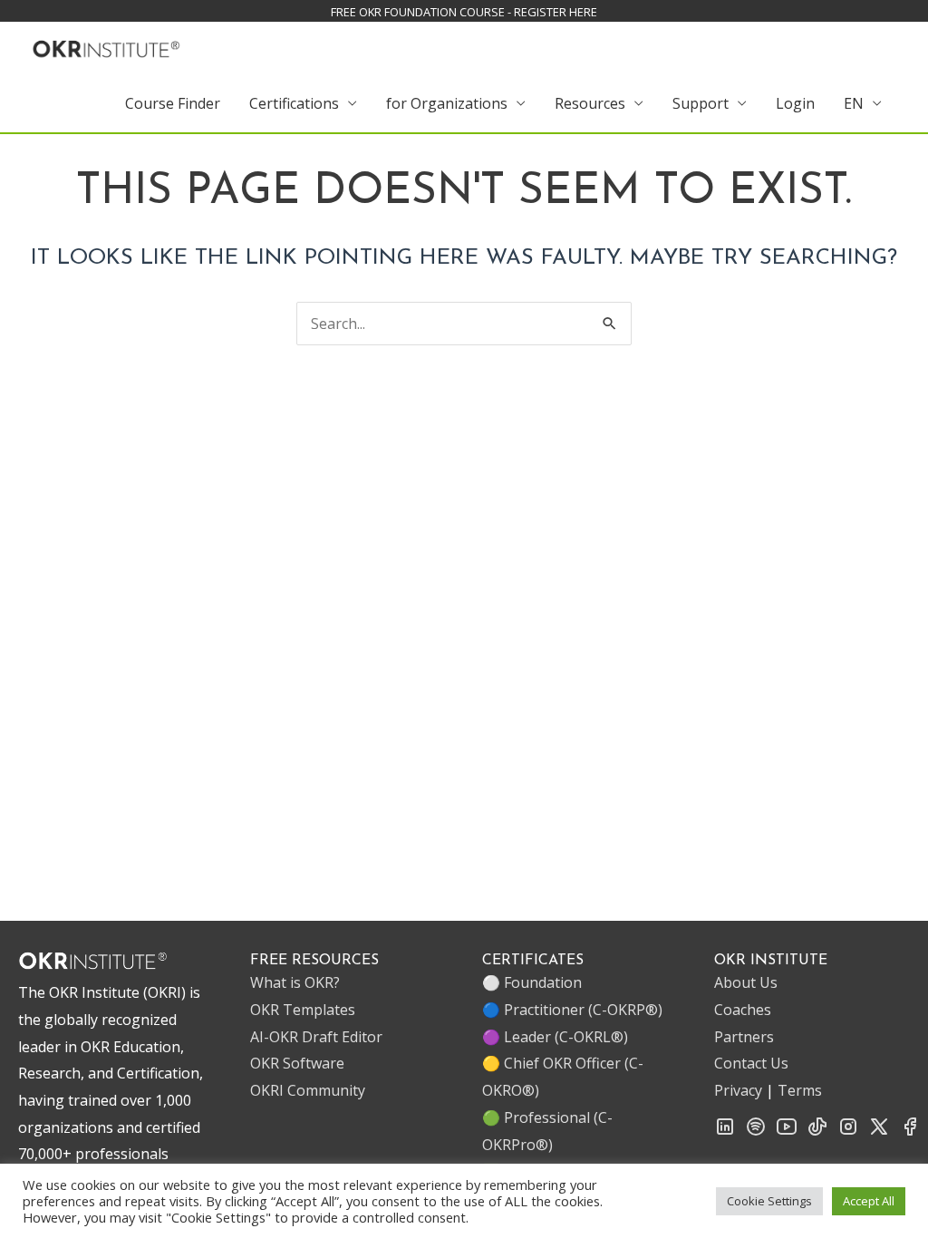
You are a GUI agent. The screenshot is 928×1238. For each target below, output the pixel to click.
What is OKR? (295, 982)
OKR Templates (302, 1010)
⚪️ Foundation (532, 982)
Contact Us (751, 1063)
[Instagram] (848, 1132)
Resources (590, 103)
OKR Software (297, 1063)
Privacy (738, 1090)
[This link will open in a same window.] (106, 46)
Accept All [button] (868, 1201)
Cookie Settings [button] (769, 1201)
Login (795, 103)
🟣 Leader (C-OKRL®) (555, 1037)
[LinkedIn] (725, 1132)
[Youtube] (787, 1132)
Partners (744, 1037)
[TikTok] (817, 1132)
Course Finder (172, 103)
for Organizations (447, 103)
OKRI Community (307, 1090)
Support (700, 103)
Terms (800, 1090)
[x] (879, 1132)
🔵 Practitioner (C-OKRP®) (572, 1010)
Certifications (294, 103)
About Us (746, 982)
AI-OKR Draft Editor (316, 1037)
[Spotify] (756, 1132)
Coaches (742, 1010)
